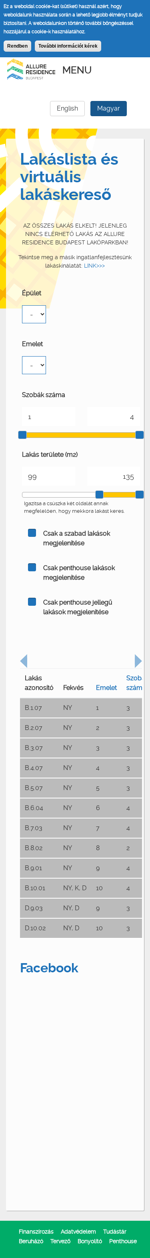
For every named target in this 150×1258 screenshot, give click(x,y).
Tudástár (114, 1231)
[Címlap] (31, 68)
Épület (31, 293)
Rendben (17, 46)
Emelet (32, 344)
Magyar (108, 108)
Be (32, 533)
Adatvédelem (78, 1231)
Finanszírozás (36, 1231)
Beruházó (31, 1241)
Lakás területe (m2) (50, 454)
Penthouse (123, 1241)
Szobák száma (43, 395)
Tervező (60, 1241)
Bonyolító (90, 1241)
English (67, 108)
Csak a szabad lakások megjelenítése (76, 538)
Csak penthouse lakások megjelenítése (79, 572)
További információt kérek (68, 46)
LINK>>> (94, 265)
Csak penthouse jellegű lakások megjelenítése (77, 607)
